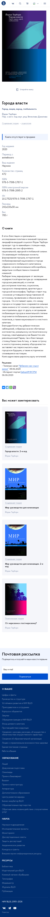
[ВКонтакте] (3, 387)
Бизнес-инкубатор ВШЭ (13, 801)
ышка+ (5, 780)
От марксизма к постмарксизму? (21, 623)
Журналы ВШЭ (9, 887)
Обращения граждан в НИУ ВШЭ (17, 719)
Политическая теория (14, 618)
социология (26, 123)
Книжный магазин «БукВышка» (15, 874)
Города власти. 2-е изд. (16, 451)
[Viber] (14, 387)
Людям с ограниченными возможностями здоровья (25, 742)
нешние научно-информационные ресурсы (21, 853)
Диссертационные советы (14, 837)
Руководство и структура (13, 699)
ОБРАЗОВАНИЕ (10, 758)
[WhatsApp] (10, 387)
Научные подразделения (13, 824)
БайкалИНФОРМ (29, 371)
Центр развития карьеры (13, 796)
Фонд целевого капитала (13, 723)
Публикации (7, 891)
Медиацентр (8, 882)
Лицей (5, 763)
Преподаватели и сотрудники (15, 707)
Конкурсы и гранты (10, 849)
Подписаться (25, 676)
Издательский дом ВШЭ (13, 870)
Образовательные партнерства (16, 805)
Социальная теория (10, 123)
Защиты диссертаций (11, 841)
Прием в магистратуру (12, 784)
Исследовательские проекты (15, 828)
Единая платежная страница (14, 746)
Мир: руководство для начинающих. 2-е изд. (24, 565)
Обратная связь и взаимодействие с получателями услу (25, 810)
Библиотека (7, 866)
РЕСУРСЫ (7, 860)
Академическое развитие (13, 845)
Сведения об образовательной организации (22, 738)
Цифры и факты (9, 694)
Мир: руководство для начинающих (22, 507)
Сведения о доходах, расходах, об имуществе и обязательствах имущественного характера (24, 733)
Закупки (5, 715)
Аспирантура (8, 788)
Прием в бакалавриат (11, 776)
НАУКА (5, 818)
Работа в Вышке (9, 751)
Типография (7, 878)
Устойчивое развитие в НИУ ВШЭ (17, 703)
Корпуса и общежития (12, 711)
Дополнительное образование (16, 792)
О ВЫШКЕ (7, 689)
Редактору (5, 912)
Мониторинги (8, 833)
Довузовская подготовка (13, 768)
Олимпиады (7, 772)
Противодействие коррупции (15, 727)
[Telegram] (7, 387)
